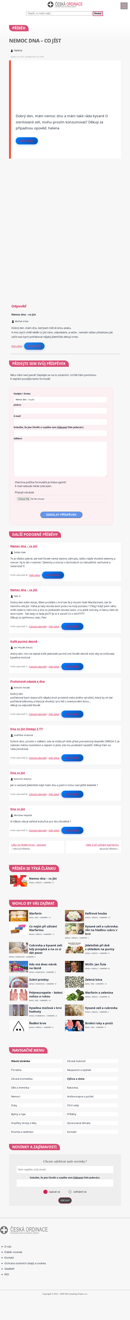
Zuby (14, 1105)
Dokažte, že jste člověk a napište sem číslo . (49, 427)
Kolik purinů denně (23, 641)
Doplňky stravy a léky (23, 1123)
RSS (6, 1274)
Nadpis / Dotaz (22, 393)
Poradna (16, 1070)
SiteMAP (9, 1269)
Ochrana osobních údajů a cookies (25, 1263)
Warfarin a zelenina (99, 992)
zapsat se (54, 1191)
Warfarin (35, 913)
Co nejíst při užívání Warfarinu (43, 928)
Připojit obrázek (24, 492)
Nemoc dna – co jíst (23, 546)
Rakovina (72, 1087)
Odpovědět (27, 140)
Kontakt (72, 1132)
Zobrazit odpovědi (37, 626)
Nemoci (15, 1096)
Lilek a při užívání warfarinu (102, 845)
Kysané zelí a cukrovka (101, 1008)
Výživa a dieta (75, 1079)
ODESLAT (65, 1200)
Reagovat (34, 346)
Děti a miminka (20, 1087)
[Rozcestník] (124, 5)
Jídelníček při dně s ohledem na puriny (99, 947)
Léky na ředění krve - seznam (28, 845)
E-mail (17, 416)
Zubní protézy (39, 979)
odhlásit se (79, 1191)
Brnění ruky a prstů (99, 1023)
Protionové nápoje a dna (27, 681)
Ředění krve (37, 1023)
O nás (7, 1246)
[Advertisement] (66, 82)
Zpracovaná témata (78, 1123)
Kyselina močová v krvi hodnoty (45, 1009)
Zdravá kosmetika (21, 1079)
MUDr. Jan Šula (95, 964)
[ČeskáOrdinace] (65, 8)
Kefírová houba (96, 913)
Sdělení (18, 438)
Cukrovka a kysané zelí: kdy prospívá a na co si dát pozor (45, 949)
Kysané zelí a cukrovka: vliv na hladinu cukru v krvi (101, 930)
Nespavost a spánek (79, 1070)
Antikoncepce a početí (80, 1096)
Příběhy (71, 1114)
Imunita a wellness (22, 1132)
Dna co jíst (17, 773)
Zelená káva (93, 979)
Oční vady (73, 1105)
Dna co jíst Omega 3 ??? (26, 729)
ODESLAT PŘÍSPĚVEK (61, 514)
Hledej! (98, 13)
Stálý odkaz (16, 346)
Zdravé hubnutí (76, 1061)
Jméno (17, 404)
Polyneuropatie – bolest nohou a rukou (46, 994)
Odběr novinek (13, 1252)
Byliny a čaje (18, 1114)
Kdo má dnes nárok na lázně (43, 966)
